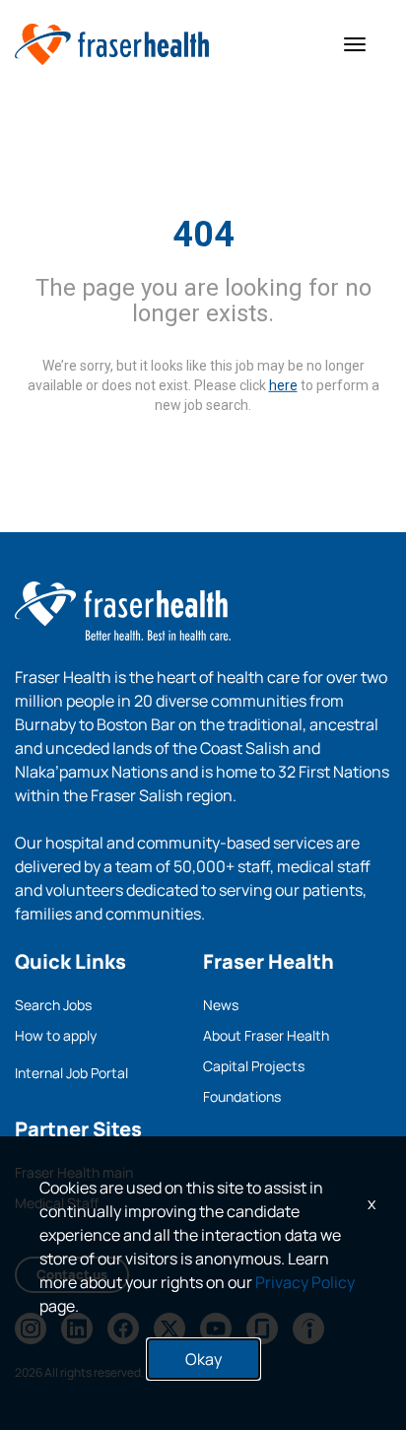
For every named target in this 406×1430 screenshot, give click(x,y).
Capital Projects (253, 1065)
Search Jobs (53, 1004)
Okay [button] (203, 1359)
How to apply (56, 1035)
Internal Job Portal (71, 1072)
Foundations (242, 1096)
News (220, 1004)
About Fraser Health (266, 1035)
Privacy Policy (305, 1282)
